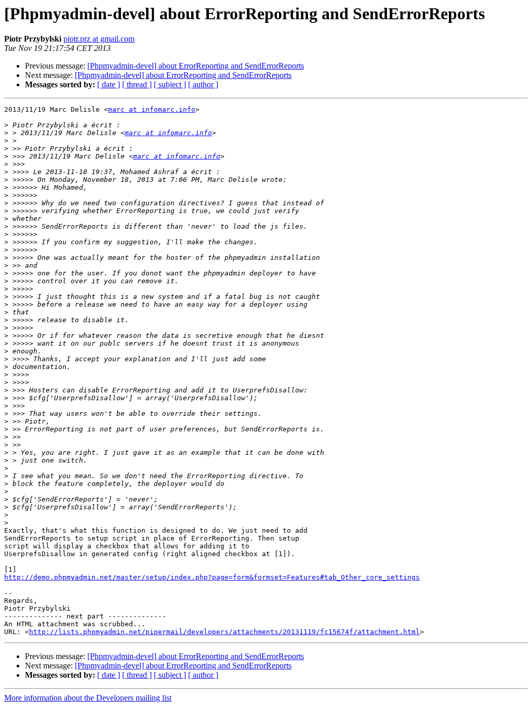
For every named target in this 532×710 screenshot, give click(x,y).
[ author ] (203, 84)
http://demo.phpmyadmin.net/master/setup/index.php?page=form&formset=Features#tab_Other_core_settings (212, 577)
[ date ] (108, 84)
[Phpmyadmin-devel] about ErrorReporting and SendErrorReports (195, 65)
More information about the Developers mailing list (87, 697)
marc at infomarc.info (151, 109)
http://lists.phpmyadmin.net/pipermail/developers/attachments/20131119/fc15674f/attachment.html (224, 632)
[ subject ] (170, 84)
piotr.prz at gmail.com (99, 38)
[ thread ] (137, 84)
